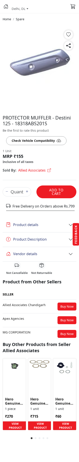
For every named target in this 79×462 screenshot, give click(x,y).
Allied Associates (32, 170)
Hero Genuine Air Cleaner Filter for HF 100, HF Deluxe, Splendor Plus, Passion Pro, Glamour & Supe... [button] (14, 401)
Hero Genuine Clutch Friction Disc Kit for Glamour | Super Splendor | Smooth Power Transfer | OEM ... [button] (39, 401)
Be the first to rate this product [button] (26, 130)
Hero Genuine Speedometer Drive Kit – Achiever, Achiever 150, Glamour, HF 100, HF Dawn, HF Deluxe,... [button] (64, 401)
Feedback (76, 234)
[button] (6, 6)
